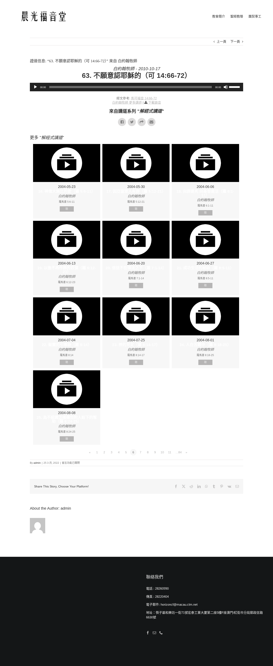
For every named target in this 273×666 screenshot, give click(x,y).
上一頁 (221, 41)
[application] (136, 87)
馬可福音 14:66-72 (144, 98)
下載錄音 (154, 102)
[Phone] (161, 632)
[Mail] (154, 632)
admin (37, 462)
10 (162, 452)
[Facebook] (148, 632)
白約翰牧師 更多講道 (127, 102)
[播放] (35, 87)
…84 (178, 452)
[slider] (235, 86)
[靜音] (226, 87)
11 (169, 452)
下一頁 (235, 41)
